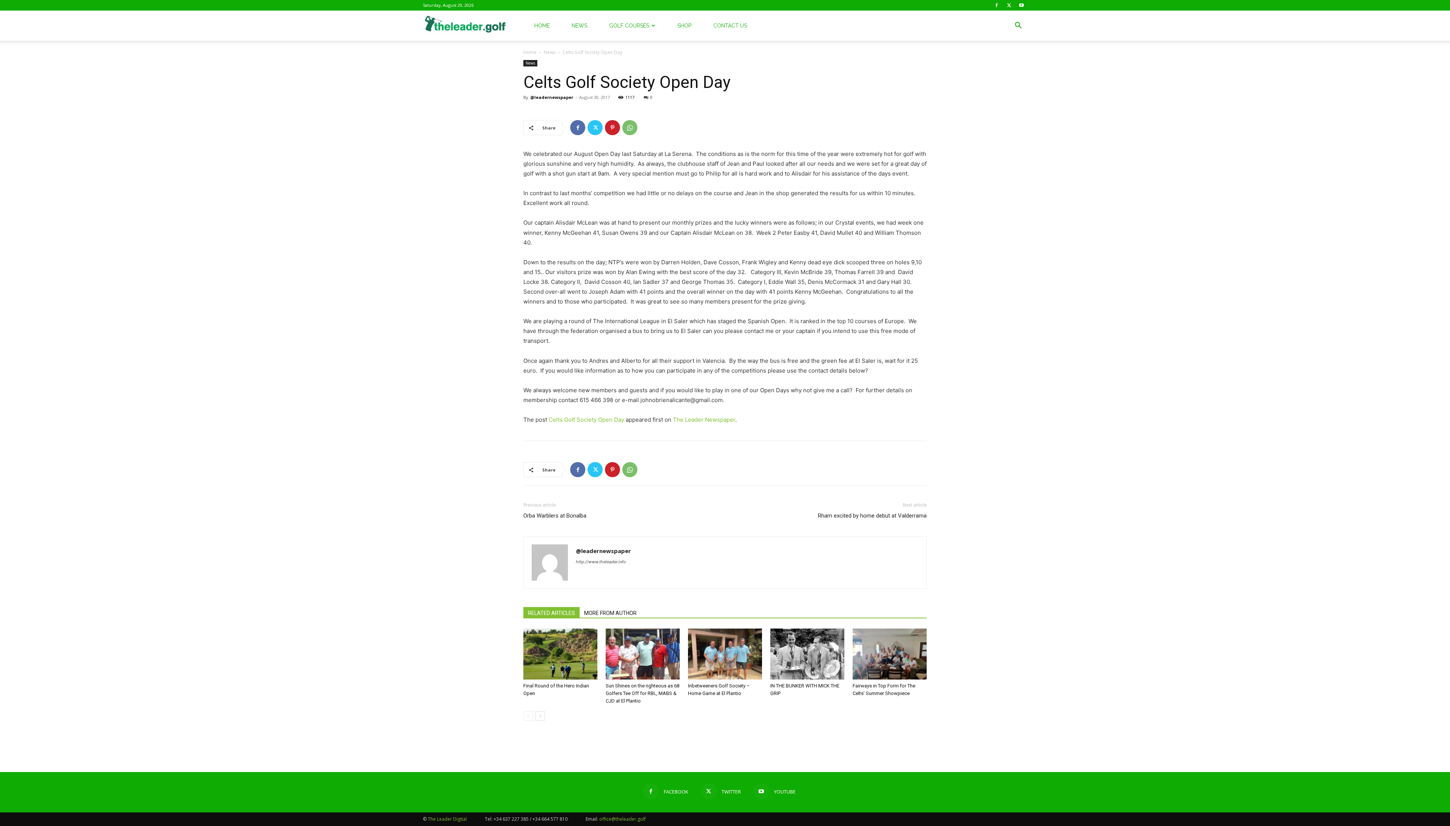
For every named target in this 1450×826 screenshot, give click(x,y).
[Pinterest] (612, 127)
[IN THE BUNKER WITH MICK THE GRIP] (807, 654)
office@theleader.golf (622, 819)
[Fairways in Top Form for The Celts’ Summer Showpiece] (890, 654)
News (579, 26)
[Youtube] (1021, 5)
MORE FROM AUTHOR (610, 613)
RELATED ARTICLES (551, 613)
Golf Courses (629, 26)
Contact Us (730, 26)
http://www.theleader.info (601, 561)
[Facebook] (996, 5)
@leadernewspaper (551, 97)
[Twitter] (1009, 5)
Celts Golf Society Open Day (586, 419)
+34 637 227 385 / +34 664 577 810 (531, 819)
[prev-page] (528, 716)
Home (542, 26)
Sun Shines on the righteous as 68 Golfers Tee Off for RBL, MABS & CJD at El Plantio (642, 693)
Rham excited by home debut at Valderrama (872, 515)
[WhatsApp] (629, 127)
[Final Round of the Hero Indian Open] (560, 654)
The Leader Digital (447, 819)
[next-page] (540, 716)
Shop (684, 26)
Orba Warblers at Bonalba (554, 515)
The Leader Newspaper (704, 419)
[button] (1018, 26)
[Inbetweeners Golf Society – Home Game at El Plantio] (725, 654)
